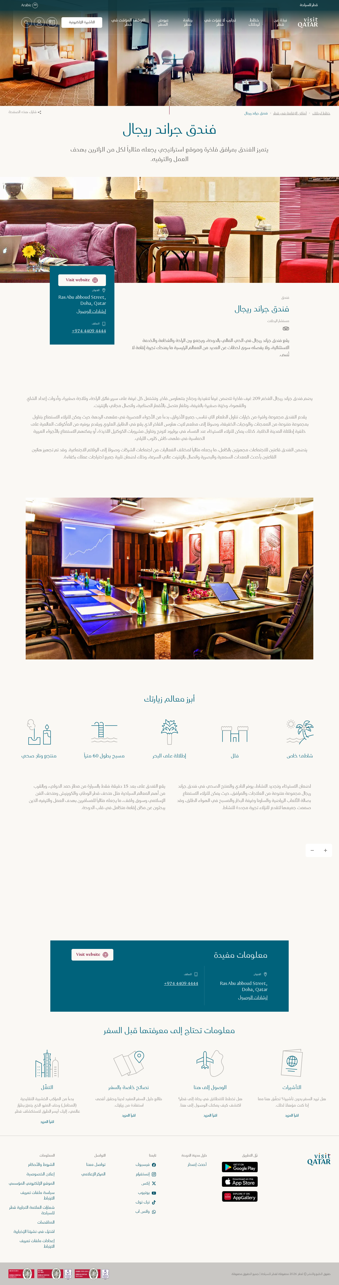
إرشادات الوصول (91, 311)
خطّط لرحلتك (254, 22)
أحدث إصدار (197, 1164)
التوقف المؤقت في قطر (128, 22)
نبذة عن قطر (280, 22)
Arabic (29, 5)
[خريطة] (52, 22)
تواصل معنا (95, 1164)
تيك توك (143, 1202)
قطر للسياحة (309, 5)
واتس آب (142, 1211)
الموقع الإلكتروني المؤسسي (32, 1183)
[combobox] (26, 22)
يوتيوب (144, 1192)
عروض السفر (163, 22)
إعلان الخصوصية (40, 1174)
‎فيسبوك (143, 1164)
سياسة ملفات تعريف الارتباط (37, 1195)
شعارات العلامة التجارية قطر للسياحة (32, 1210)
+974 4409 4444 (89, 331)
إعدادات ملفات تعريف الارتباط (37, 1243)
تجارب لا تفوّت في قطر (220, 22)
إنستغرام (143, 1174)
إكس (145, 1183)
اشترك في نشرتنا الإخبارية (34, 1231)
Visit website (78, 280)
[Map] (169, 924)
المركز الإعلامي (93, 1174)
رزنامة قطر (188, 22)
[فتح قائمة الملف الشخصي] (39, 22)
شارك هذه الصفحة (22, 112)
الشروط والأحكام (41, 1164)
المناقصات (46, 1222)
